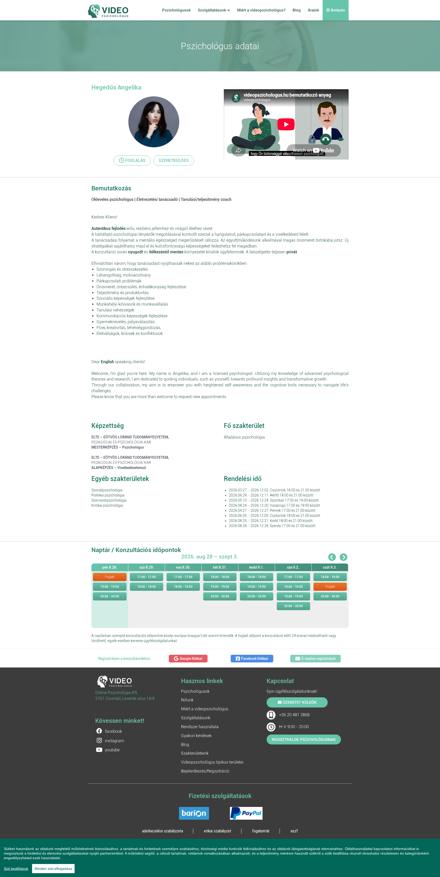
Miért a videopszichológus (204, 708)
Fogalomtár (261, 830)
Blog (297, 10)
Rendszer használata (200, 726)
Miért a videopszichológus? (261, 10)
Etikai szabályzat (217, 830)
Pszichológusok (176, 10)
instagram (114, 740)
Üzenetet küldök (299, 702)
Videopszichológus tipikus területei (212, 762)
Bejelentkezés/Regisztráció (205, 771)
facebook (113, 731)
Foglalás (134, 160)
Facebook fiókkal (254, 659)
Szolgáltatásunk (212, 10)
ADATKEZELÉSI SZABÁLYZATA (162, 830)
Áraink (313, 10)
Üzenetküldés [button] (174, 160)
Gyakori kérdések (196, 735)
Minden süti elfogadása (53, 869)
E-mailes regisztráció (318, 659)
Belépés (337, 10)
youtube (112, 749)
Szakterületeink (195, 753)
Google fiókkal (191, 659)
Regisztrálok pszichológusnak (304, 739)
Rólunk (187, 700)
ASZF (294, 830)
